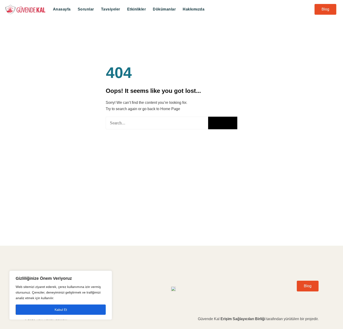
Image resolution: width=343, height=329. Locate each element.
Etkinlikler (136, 9)
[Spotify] (279, 299)
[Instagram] (308, 299)
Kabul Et (61, 310)
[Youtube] (294, 299)
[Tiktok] (315, 299)
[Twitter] (301, 299)
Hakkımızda (193, 9)
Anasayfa (62, 9)
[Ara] (222, 123)
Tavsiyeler (110, 9)
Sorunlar (86, 9)
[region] (60, 295)
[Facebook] (287, 299)
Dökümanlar (164, 9)
